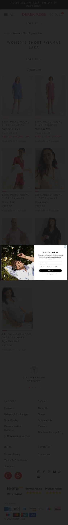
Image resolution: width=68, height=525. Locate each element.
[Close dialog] (65, 246)
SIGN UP (50, 270)
